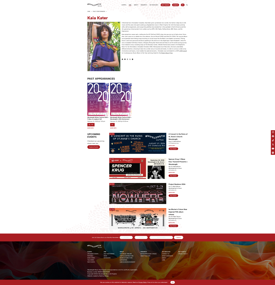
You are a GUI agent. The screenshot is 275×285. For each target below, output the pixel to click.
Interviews (107, 258)
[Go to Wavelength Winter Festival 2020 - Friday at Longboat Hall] (98, 115)
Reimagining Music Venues (149, 253)
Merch (164, 258)
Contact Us (165, 253)
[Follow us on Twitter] (273, 145)
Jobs (163, 260)
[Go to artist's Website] (123, 59)
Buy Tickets (173, 148)
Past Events (91, 262)
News (105, 256)
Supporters (123, 260)
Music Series (91, 258)
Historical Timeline (126, 253)
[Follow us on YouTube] (273, 149)
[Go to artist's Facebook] (125, 59)
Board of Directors (126, 258)
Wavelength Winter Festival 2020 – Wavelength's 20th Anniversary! (121, 118)
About (136, 5)
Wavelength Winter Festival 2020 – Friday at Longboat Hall (98, 118)
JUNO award (183, 51)
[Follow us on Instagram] (273, 132)
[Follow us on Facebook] (273, 136)
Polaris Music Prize (167, 53)
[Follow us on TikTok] (273, 140)
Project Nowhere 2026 (177, 184)
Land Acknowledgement (127, 262)
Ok (173, 282)
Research (144, 5)
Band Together (145, 256)
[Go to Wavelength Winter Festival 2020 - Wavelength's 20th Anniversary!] (121, 115)
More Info (90, 128)
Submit (178, 237)
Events (124, 5)
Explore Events (93, 147)
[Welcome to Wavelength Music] (94, 4)
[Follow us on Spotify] (273, 153)
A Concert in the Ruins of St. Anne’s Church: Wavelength (178, 136)
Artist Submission (167, 256)
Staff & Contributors (126, 256)
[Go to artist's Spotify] (133, 59)
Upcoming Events (92, 253)
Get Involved (154, 5)
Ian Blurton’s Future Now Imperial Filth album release (178, 211)
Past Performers (99, 11)
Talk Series (90, 260)
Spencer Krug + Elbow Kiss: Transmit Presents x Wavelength (178, 161)
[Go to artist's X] (130, 59)
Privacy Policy (183, 253)
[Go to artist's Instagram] (128, 59)
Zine (130, 5)
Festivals (90, 256)
